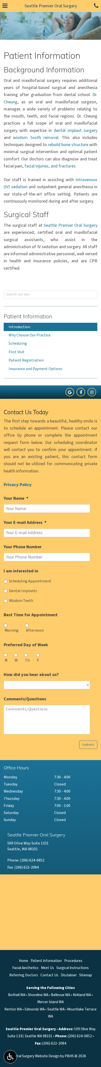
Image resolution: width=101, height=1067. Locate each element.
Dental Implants (23, 591)
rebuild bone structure (68, 145)
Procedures (73, 960)
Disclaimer (69, 975)
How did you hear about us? (31, 674)
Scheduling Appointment (30, 581)
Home (23, 960)
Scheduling (18, 343)
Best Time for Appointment (31, 615)
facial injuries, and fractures (50, 166)
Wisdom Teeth (21, 600)
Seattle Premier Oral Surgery (51, 6)
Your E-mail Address (25, 522)
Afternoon (35, 630)
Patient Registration (26, 360)
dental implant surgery (75, 130)
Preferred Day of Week (26, 645)
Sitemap (85, 975)
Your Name (16, 498)
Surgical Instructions (72, 967)
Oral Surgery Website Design (37, 1056)
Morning (12, 630)
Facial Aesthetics (25, 967)
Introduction (19, 327)
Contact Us (49, 975)
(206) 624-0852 (32, 860)
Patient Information (28, 317)
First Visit (17, 352)
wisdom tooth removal (35, 138)
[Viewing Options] (10, 1056)
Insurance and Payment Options (35, 369)
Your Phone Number (23, 547)
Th (27, 660)
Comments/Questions (25, 699)
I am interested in (21, 571)
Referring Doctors (23, 975)
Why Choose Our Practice (29, 335)
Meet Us (47, 967)
